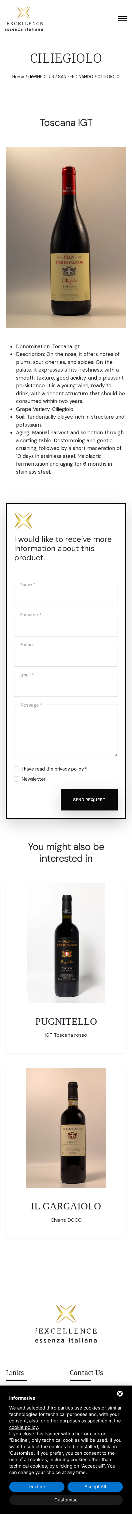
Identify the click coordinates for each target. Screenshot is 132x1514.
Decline (37, 1486)
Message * (31, 704)
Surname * (30, 614)
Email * (27, 674)
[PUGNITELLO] (66, 943)
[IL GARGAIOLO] (66, 1128)
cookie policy (23, 1427)
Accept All (95, 1486)
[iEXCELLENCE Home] (24, 18)
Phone (26, 644)
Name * (27, 584)
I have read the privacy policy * (54, 769)
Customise (66, 1500)
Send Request (89, 799)
